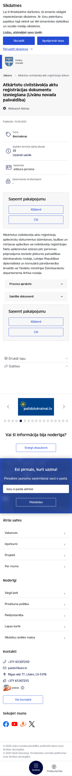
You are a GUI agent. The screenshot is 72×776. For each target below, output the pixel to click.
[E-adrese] (11, 688)
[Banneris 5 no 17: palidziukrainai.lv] (36, 407)
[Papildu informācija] (22, 687)
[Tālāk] (64, 407)
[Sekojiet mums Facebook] (6, 724)
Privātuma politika (17, 604)
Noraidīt (19, 41)
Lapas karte (13, 626)
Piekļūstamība (14, 615)
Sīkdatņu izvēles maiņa (20, 637)
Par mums (12, 566)
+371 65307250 (18, 662)
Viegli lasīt (11, 593)
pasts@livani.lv (17, 668)
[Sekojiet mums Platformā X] (32, 724)
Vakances (11, 533)
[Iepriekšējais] (8, 407)
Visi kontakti (23, 699)
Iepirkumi (11, 544)
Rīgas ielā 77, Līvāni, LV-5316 (27, 674)
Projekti (10, 555)
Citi (36, 219)
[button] (22, 155)
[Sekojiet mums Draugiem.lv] (23, 724)
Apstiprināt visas (53, 41)
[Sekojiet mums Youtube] (15, 724)
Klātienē (36, 209)
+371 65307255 (18, 681)
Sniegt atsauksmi (36, 448)
